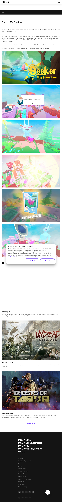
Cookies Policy (22, 474)
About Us (21, 481)
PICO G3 (22, 451)
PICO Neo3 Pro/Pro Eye (30, 448)
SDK (19, 463)
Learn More (30, 423)
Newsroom (21, 484)
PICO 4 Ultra (24, 439)
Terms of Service (23, 471)
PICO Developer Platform (25, 461)
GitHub (20, 466)
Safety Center (22, 476)
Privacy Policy (22, 469)
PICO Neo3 (23, 445)
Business (20, 458)
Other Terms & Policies (24, 479)
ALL (3, 12)
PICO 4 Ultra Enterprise (30, 442)
